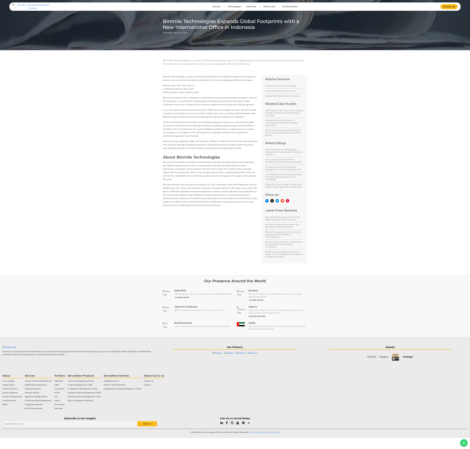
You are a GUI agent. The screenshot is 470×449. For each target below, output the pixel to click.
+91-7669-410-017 (181, 297)
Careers (147, 385)
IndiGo (57, 400)
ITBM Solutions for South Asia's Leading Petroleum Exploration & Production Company (284, 113)
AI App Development (34, 404)
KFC (56, 397)
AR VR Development (33, 408)
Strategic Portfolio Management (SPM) (84, 393)
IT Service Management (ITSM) (81, 381)
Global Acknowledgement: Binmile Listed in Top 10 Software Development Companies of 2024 (284, 254)
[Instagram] (232, 423)
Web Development (33, 389)
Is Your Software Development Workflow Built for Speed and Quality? (283, 160)
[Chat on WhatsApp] (464, 443)
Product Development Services (280, 91)
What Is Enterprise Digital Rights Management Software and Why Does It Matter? (283, 152)
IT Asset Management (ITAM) (80, 385)
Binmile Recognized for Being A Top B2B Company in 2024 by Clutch (282, 218)
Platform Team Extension (114, 385)
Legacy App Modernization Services (282, 96)
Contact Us (449, 6)
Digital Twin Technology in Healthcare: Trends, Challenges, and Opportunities (283, 185)
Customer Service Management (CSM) (84, 397)
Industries (251, 6)
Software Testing (32, 393)
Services (216, 6)
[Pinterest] (287, 200)
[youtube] (237, 423)
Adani (56, 385)
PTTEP (57, 393)
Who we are (269, 6)
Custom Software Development (38, 381)
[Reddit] (282, 200)
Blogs (4, 404)
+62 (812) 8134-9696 (256, 316)
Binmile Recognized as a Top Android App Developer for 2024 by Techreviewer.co (283, 234)
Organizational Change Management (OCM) (122, 389)
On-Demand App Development (38, 400)
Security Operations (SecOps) (80, 400)
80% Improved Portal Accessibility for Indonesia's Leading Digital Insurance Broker (283, 132)
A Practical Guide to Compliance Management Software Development (283, 168)
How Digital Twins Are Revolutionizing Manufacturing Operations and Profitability (283, 177)
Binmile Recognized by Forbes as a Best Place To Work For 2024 (282, 225)
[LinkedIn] (277, 200)
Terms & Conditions (257, 432)
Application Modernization (36, 397)
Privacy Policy (274, 432)
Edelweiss (58, 381)
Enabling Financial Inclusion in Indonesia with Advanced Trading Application (281, 122)
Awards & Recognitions (12, 397)
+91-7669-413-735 (255, 300)
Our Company (8, 381)
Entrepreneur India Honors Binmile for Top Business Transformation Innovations (284, 244)
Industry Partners (9, 389)
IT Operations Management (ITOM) (82, 389)
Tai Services (59, 404)
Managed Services (111, 381)
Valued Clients (8, 385)
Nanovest (58, 408)
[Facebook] (267, 200)
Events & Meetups (10, 393)
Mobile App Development (36, 385)
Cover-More (59, 389)
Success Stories (290, 6)
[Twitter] (272, 200)
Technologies (234, 6)
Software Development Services (280, 86)
